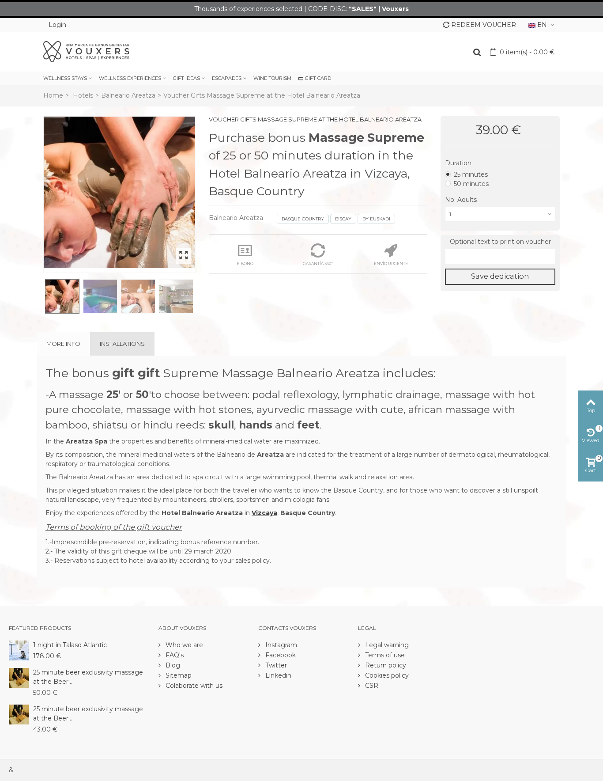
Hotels (83, 95)
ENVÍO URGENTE (391, 263)
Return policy (384, 665)
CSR (370, 686)
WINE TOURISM (272, 78)
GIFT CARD (318, 78)
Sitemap (178, 675)
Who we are (183, 645)
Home (53, 95)
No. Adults (462, 200)
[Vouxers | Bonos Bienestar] (86, 51)
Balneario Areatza (128, 95)
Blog (172, 665)
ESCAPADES (226, 78)
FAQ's (174, 655)
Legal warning (386, 645)
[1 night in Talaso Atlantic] (19, 650)
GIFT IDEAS (186, 78)
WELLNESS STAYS (65, 78)
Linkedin (277, 675)
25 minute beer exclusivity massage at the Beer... (88, 677)
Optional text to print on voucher (500, 242)
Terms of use (384, 655)
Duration (459, 163)
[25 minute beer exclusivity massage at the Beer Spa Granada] (19, 714)
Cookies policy (386, 675)
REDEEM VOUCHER (483, 25)
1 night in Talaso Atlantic (70, 645)
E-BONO (245, 263)
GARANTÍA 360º (318, 263)
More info (63, 343)
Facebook (280, 655)
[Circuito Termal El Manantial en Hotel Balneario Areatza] (119, 192)
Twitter (275, 665)
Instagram (280, 645)
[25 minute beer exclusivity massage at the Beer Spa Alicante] (19, 677)
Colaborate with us (193, 686)
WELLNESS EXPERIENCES (130, 78)
